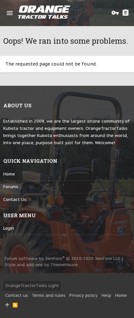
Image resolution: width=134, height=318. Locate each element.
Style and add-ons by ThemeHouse (41, 264)
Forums (10, 186)
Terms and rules (48, 295)
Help (106, 295)
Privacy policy (83, 295)
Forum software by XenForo (63, 258)
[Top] (7, 305)
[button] (9, 13)
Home (9, 174)
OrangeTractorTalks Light (32, 285)
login (8, 228)
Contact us (14, 199)
